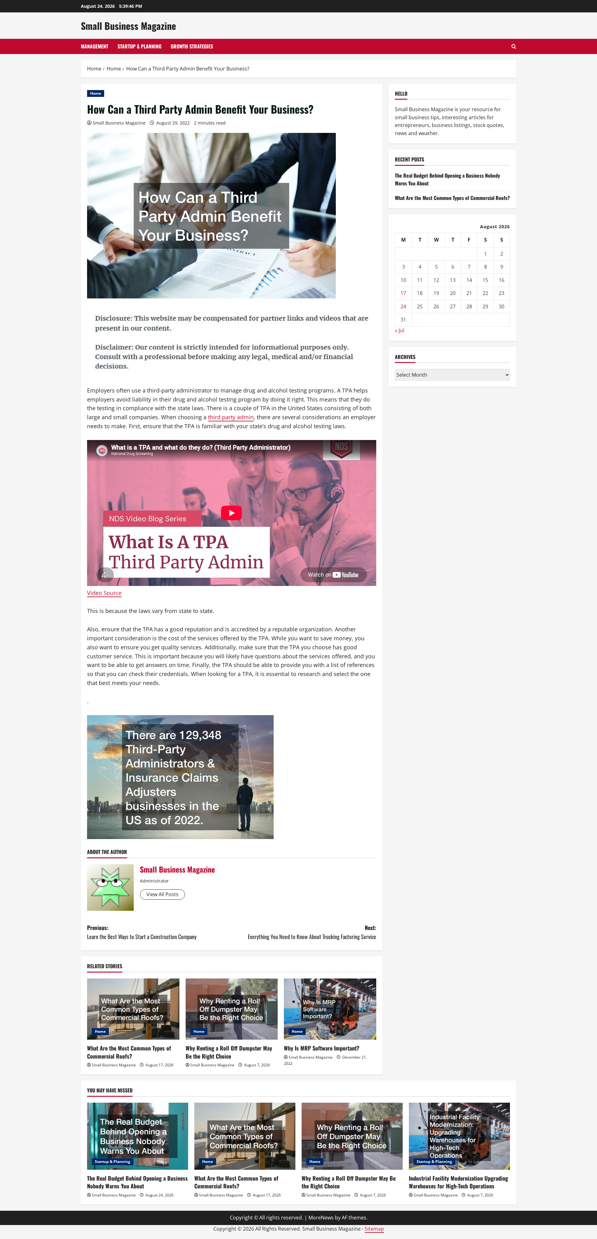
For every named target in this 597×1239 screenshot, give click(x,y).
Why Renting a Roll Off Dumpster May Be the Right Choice (229, 1052)
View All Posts (162, 894)
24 (403, 306)
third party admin (231, 417)
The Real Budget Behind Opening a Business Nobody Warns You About (137, 1182)
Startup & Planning (139, 46)
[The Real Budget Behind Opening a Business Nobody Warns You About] (137, 1136)
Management (94, 46)
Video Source (104, 593)
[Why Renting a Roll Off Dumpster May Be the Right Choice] (232, 1009)
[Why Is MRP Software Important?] (330, 1009)
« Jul (399, 330)
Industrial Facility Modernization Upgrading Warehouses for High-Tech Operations (458, 1182)
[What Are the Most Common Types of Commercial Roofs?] (133, 1009)
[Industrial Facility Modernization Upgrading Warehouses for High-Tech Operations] (459, 1136)
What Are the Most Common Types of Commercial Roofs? (129, 1052)
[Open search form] (513, 46)
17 (403, 293)
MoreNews (321, 1217)
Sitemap (374, 1228)
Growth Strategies (192, 46)
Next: (312, 932)
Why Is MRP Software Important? (321, 1048)
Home (95, 93)
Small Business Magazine (128, 26)
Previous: (142, 932)
